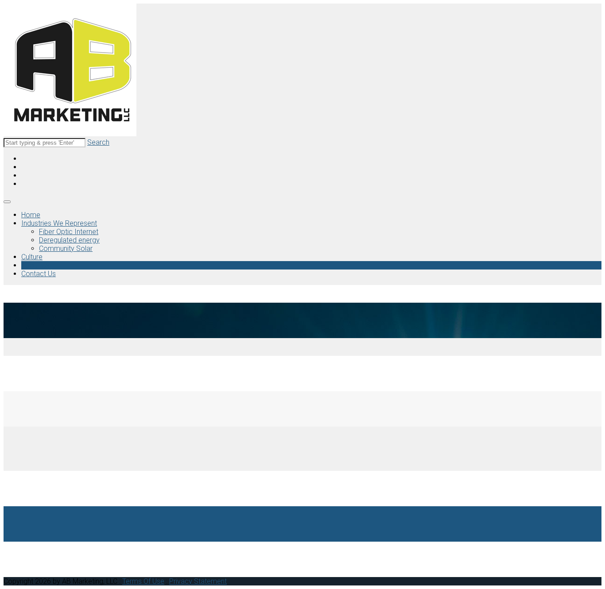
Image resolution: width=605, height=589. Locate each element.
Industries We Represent (59, 223)
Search (98, 142)
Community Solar (66, 248)
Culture (32, 257)
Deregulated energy (69, 240)
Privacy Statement (198, 581)
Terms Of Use (143, 581)
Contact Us (38, 273)
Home (30, 215)
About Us (35, 265)
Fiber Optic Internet (68, 231)
